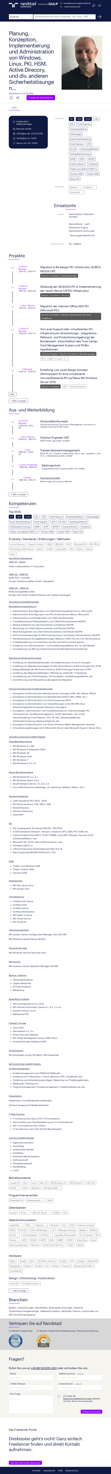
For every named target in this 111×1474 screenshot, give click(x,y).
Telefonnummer (67, 1373)
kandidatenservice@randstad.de (77, 3)
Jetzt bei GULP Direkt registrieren (25, 1463)
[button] (21, 16)
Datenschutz (72, 1470)
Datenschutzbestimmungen (77, 1398)
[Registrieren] (94, 5)
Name (13, 1373)
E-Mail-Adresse (17, 1383)
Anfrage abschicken (91, 1411)
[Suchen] (99, 16)
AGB (60, 1470)
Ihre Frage (15, 1393)
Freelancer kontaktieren (41, 97)
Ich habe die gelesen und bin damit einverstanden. (81, 1398)
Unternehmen (66, 1383)
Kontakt (36, 1470)
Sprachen (59, 186)
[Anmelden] (99, 5)
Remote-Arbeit (57, 244)
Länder (60, 214)
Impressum (49, 1470)
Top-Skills (59, 118)
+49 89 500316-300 (72, 7)
